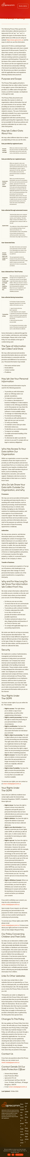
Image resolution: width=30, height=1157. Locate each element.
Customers (21, 1142)
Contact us (26, 1106)
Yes (9, 1154)
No (13, 1154)
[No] (28, 1152)
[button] (24, 14)
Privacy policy (19, 1154)
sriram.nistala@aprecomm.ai (12, 783)
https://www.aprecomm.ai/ (15, 40)
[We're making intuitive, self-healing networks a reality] (8, 4)
